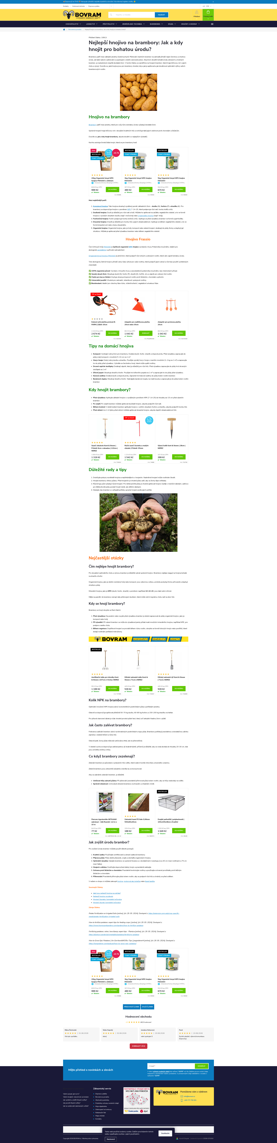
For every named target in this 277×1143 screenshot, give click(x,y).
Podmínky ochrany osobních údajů (107, 1103)
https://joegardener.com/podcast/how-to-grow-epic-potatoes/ (112, 943)
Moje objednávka (101, 1106)
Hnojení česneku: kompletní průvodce (107, 899)
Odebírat (201, 1066)
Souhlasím (165, 1133)
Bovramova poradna (102, 1097)
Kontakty (66, 6)
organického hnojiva (145, 216)
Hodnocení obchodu (78, 6)
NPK (129, 209)
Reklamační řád (100, 1113)
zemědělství (101, 250)
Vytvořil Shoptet (184, 1139)
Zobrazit (146, 333)
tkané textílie (150, 881)
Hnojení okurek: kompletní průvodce (107, 902)
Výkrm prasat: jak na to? (71, 1094)
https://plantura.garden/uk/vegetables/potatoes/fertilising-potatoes (114, 934)
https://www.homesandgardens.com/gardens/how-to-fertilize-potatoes (116, 925)
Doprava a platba (93, 6)
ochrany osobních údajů (161, 1071)
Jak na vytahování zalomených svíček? (76, 1106)
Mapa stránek (100, 1116)
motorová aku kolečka (132, 881)
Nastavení (111, 1139)
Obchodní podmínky (102, 1100)
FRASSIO (107, 247)
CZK (207, 6)
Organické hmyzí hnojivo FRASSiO (102, 256)
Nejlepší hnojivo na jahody (103, 896)
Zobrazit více (138, 1046)
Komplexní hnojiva (100, 206)
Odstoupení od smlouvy (103, 1109)
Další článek (147, 1007)
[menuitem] (73, 24)
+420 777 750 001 (190, 1100)
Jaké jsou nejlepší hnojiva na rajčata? (107, 893)
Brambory (92, 125)
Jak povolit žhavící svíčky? (71, 1103)
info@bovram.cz (189, 1096)
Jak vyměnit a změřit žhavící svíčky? (75, 1100)
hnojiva (120, 881)
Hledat (161, 15)
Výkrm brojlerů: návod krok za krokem (76, 1097)
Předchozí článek (131, 1007)
